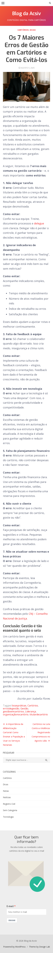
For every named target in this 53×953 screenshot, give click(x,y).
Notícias (7, 797)
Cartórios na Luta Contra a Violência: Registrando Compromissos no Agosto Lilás (41, 732)
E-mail (10, 906)
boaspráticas (19, 705)
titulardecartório (39, 714)
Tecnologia (8, 816)
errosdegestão (11, 708)
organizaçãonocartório (15, 714)
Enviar (12, 920)
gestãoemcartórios (13, 711)
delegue (38, 223)
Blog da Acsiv (26, 13)
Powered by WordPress (14, 946)
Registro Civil (9, 803)
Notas (6, 791)
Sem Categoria (10, 810)
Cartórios (23, 30)
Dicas (32, 30)
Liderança (30, 711)
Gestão (24, 708)
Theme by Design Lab (39, 946)
